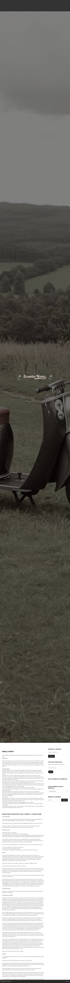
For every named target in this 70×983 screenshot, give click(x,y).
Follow (50, 771)
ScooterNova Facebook (57, 779)
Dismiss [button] (67, 981)
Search (51, 756)
